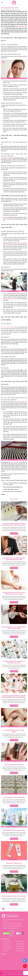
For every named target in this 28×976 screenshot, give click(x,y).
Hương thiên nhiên (7, 948)
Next (21, 908)
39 (16, 908)
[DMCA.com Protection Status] (6, 933)
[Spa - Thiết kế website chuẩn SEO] (14, 2)
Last (24, 908)
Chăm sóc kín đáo (7, 946)
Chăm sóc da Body (20, 941)
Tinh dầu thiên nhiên (20, 950)
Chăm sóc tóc (6, 943)
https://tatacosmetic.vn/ (13, 928)
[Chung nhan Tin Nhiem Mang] (13, 933)
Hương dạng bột (19, 948)
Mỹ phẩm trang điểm (20, 943)
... (14, 908)
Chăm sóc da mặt (7, 941)
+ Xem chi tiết (14, 533)
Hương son (5, 950)
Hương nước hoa (20, 946)
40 (18, 908)
